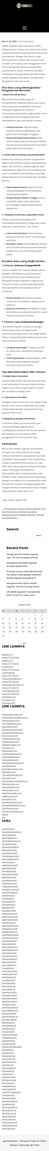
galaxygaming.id (10, 925)
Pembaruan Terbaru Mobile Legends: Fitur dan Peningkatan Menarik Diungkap (24, 510)
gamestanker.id (9, 1101)
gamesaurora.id (9, 928)
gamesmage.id (9, 1019)
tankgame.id (8, 1095)
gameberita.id (9, 962)
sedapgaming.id (9, 865)
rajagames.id (8, 895)
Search (13, 530)
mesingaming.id (9, 1122)
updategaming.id (10, 934)
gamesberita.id (9, 940)
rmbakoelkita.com (11, 738)
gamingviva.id (8, 1128)
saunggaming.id (9, 853)
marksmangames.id (11, 1046)
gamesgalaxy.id (9, 931)
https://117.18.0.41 (10, 675)
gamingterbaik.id (10, 847)
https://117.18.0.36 (10, 657)
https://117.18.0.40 (10, 693)
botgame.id (7, 1074)
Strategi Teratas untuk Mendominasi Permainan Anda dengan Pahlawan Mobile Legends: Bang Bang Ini (24, 574)
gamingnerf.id (8, 986)
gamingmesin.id (9, 1107)
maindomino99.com (11, 678)
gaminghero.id (9, 1110)
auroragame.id (9, 965)
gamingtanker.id (10, 1007)
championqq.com (10, 690)
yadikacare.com (10, 796)
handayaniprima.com (12, 729)
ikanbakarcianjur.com (12, 769)
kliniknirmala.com (10, 784)
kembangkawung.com (13, 763)
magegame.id (8, 1086)
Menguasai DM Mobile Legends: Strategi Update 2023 (22, 564)
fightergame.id (9, 1080)
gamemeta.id (8, 1058)
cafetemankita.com (12, 753)
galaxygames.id (9, 946)
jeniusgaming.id (9, 850)
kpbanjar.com (9, 778)
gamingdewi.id (9, 835)
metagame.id (8, 1077)
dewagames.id (9, 877)
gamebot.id (7, 1064)
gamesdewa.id (9, 868)
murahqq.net (8, 672)
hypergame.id (9, 1089)
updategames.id (10, 950)
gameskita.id (8, 828)
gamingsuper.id (9, 1125)
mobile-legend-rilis (17, 500)
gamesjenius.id (9, 871)
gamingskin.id (8, 989)
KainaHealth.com (10, 790)
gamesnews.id (9, 943)
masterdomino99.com (13, 684)
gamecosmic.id (9, 956)
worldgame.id (8, 980)
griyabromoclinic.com (12, 811)
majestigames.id (10, 886)
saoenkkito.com (10, 726)
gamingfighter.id (10, 1010)
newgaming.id (8, 922)
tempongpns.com (11, 720)
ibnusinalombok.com (12, 802)
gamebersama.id (10, 889)
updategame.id (9, 974)
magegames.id (9, 1037)
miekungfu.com (9, 750)
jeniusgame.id (8, 983)
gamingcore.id (9, 1113)
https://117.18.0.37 (10, 687)
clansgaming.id (9, 995)
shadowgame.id (9, 913)
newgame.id (8, 968)
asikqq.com (7, 654)
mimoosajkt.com (10, 760)
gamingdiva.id (8, 1119)
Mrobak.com (8, 747)
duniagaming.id (9, 844)
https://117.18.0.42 (10, 669)
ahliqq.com (7, 660)
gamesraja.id (8, 862)
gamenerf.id (8, 1052)
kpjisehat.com (9, 772)
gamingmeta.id (9, 1001)
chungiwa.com (9, 766)
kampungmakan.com (12, 732)
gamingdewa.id (9, 838)
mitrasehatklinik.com (12, 775)
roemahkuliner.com (11, 723)
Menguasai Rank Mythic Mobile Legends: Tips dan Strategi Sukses (23, 585)
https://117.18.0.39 (10, 663)
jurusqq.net (7, 666)
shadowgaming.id (10, 856)
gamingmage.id (9, 998)
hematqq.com (9, 696)
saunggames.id (9, 880)
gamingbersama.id (11, 841)
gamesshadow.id (10, 859)
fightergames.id (9, 1034)
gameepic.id (8, 1071)
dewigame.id (8, 907)
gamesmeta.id (9, 1013)
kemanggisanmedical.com (15, 781)
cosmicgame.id (9, 971)
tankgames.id (8, 1043)
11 (9, 623)
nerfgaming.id (8, 1004)
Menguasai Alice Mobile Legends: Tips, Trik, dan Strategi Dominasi (22, 556)
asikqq (5, 814)
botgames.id (8, 1031)
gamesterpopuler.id (11, 832)
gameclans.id (8, 1055)
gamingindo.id (8, 1116)
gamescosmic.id (10, 937)
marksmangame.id (11, 1092)
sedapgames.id (9, 883)
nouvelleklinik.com (11, 787)
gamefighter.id (9, 1061)
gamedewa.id (8, 901)
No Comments (26, 41)
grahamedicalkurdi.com (13, 805)
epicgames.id (8, 1040)
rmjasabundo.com (11, 756)
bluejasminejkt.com (11, 744)
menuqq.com (8, 703)
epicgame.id (8, 1083)
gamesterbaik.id (10, 874)
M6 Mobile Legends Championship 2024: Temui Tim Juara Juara (23, 593)
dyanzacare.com (10, 808)
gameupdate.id (9, 959)
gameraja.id (7, 898)
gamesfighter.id (9, 1016)
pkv (4, 817)
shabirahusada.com (11, 793)
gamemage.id (8, 1068)
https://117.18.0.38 (10, 681)
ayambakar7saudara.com (15, 717)
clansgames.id (9, 1025)
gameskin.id (7, 1049)
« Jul (23, 643)
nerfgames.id (8, 1028)
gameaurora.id (9, 953)
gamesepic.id (8, 1022)
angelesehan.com (11, 741)
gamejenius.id (8, 904)
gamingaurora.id (10, 916)
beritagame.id (9, 977)
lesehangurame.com (12, 714)
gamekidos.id (8, 1104)
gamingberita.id (9, 919)
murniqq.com (8, 699)
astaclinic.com (9, 799)
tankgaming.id (9, 1098)
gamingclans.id (9, 992)
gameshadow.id (9, 892)
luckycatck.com (10, 735)
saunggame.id (9, 910)
